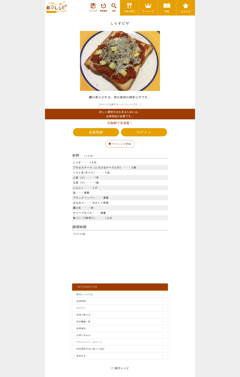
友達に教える (83, 314)
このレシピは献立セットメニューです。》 (120, 104)
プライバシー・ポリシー (89, 342)
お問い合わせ (83, 335)
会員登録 (96, 132)
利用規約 (81, 328)
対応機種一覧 (83, 321)
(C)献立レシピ (120, 368)
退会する (81, 355)
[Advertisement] (120, 254)
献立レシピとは (84, 294)
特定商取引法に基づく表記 (90, 348)
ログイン (144, 132)
